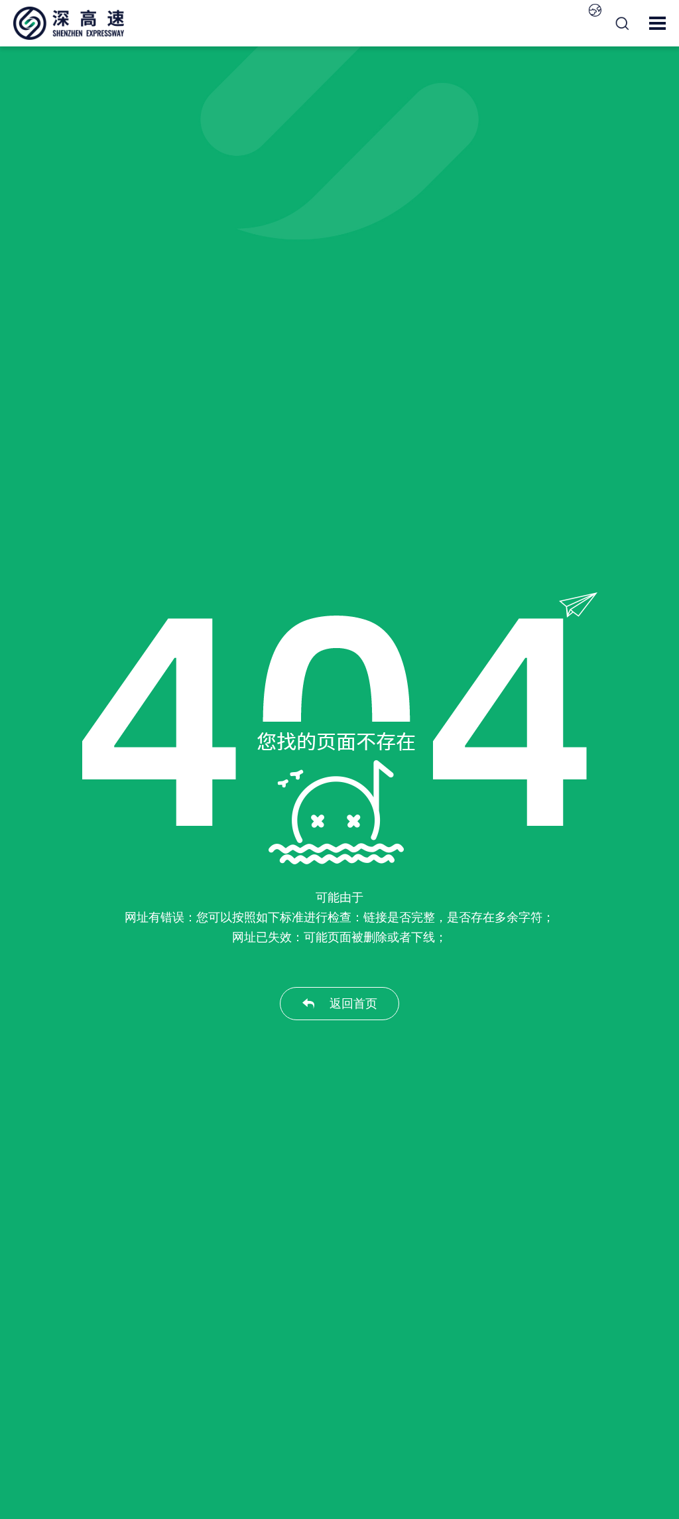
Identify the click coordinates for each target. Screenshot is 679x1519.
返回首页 (353, 1003)
